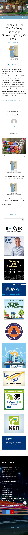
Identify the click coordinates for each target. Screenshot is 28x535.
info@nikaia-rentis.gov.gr (14, 473)
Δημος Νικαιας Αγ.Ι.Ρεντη (13, 109)
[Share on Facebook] (8, 64)
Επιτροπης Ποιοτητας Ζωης (15, 42)
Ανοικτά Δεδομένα (6, 490)
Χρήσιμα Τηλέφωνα (7, 492)
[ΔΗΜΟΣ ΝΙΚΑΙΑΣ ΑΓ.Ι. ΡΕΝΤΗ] (14, 8)
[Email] (19, 64)
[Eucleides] (25, 503)
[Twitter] (8, 512)
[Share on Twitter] (12, 64)
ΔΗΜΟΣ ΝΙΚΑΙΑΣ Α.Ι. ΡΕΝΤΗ (13, 527)
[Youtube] (12, 512)
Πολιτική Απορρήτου (7, 488)
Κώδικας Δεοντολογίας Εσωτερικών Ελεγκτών (14, 498)
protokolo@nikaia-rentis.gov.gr (9, 476)
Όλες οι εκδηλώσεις (7, 496)
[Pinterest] (16, 64)
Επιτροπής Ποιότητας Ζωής (14, 111)
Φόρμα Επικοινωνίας (7, 494)
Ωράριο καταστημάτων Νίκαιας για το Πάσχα (14, 156)
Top (14, 532)
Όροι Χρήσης (5, 486)
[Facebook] (4, 512)
